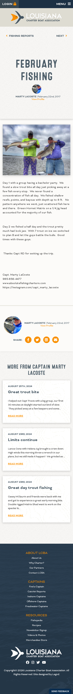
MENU (61, 4)
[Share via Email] (55, 340)
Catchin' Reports (37, 591)
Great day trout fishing (30, 488)
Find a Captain (36, 586)
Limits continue (23, 440)
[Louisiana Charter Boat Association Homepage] (36, 653)
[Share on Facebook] (28, 340)
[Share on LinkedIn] (46, 340)
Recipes (36, 625)
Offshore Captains (36, 601)
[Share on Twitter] (37, 340)
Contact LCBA (36, 572)
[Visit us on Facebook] (28, 663)
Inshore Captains (36, 596)
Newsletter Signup (37, 630)
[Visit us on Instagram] (33, 663)
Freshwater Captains (36, 606)
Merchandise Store (36, 640)
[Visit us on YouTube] (44, 663)
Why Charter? (36, 563)
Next (60, 36)
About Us (36, 558)
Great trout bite (23, 392)
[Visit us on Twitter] (39, 663)
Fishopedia (36, 620)
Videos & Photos (36, 635)
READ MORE (15, 416)
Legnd (55, 674)
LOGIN (7, 4)
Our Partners (36, 567)
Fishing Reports (21, 36)
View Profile (38, 99)
